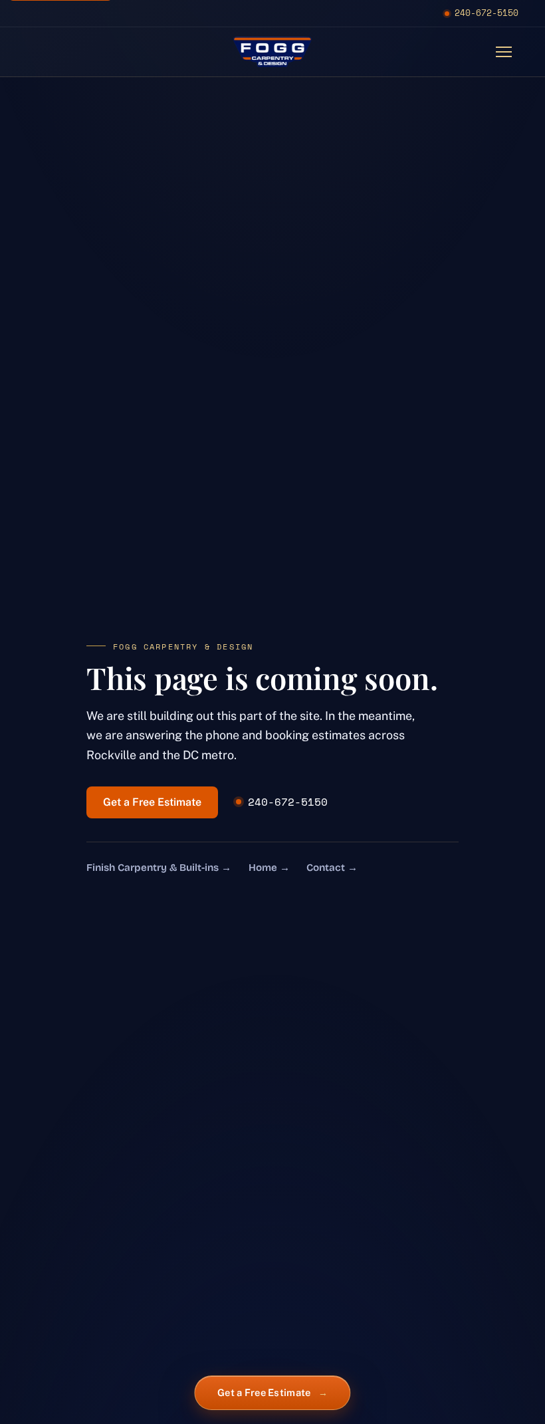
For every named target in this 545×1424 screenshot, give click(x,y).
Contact (332, 868)
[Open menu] (503, 51)
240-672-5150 (486, 12)
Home (269, 868)
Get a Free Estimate (152, 802)
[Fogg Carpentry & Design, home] (272, 52)
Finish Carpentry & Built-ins (158, 868)
